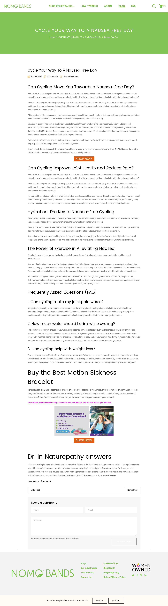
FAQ (133, 6)
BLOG (122, 6)
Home (52, 37)
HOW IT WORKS (89, 6)
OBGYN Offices (110, 563)
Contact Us (86, 577)
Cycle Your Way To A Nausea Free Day (62, 70)
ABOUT (108, 6)
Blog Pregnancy (111, 572)
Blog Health (109, 568)
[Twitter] (133, 575)
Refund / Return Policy (114, 577)
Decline (116, 601)
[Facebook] (137, 575)
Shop (83, 563)
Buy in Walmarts (89, 568)
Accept (99, 601)
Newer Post (132, 490)
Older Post (35, 490)
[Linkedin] (146, 575)
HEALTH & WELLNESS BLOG (70, 37)
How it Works (87, 572)
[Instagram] (141, 575)
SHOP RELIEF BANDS (61, 6)
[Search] (154, 6)
